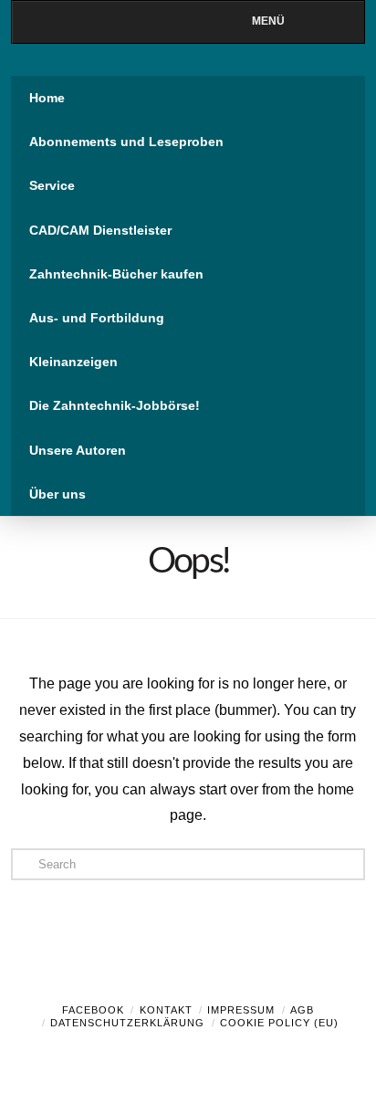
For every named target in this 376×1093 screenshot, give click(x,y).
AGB (302, 1009)
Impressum (241, 1009)
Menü (268, 21)
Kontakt (166, 1009)
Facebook (93, 1009)
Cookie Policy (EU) (279, 1022)
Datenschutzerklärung (127, 1022)
